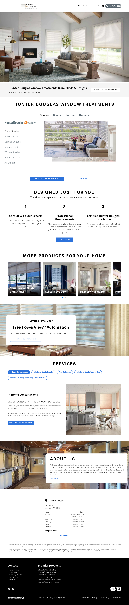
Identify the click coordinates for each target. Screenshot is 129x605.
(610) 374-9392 (50, 531)
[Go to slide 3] (65, 297)
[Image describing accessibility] (115, 589)
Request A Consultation (47, 178)
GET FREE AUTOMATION (25, 339)
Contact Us (64, 239)
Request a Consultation (105, 90)
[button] (10, 6)
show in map (64, 535)
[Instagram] (102, 6)
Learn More (82, 178)
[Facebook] (98, 6)
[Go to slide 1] (62, 297)
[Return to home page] (42, 6)
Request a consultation (21, 423)
